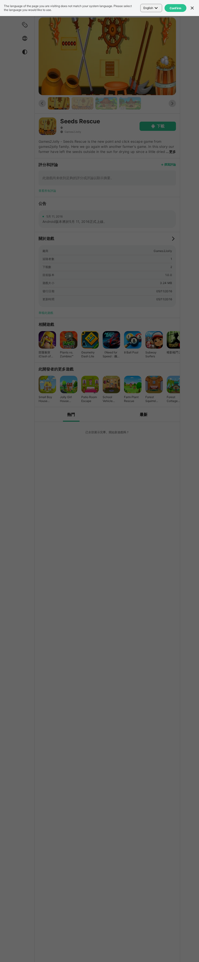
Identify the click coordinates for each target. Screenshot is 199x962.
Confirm (176, 8)
